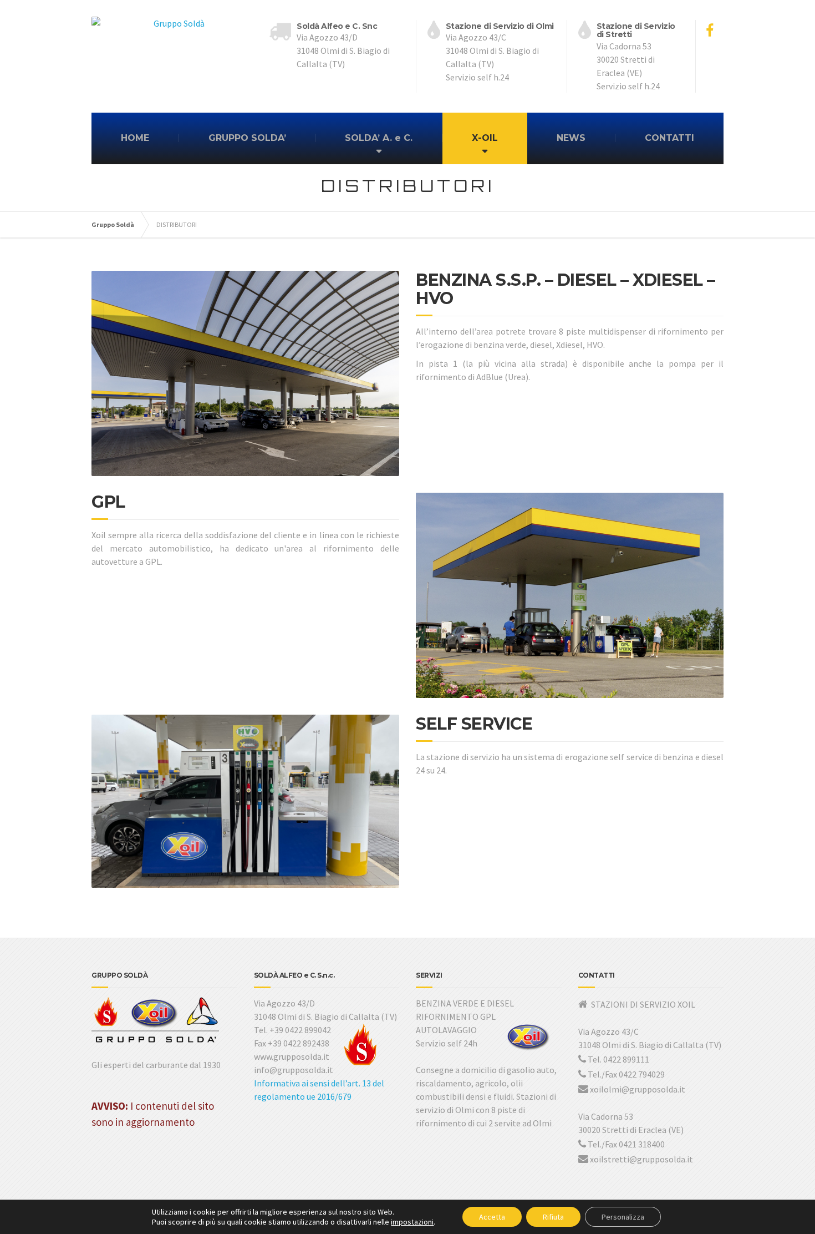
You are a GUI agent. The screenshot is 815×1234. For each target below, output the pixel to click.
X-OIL (485, 138)
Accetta (492, 1217)
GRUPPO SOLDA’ (247, 138)
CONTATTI (669, 138)
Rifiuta (553, 1217)
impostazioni (412, 1222)
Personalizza (623, 1217)
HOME (135, 138)
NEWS (571, 138)
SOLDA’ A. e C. (378, 138)
